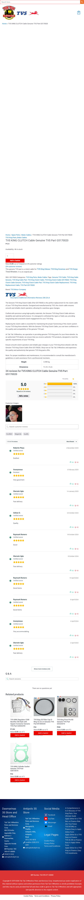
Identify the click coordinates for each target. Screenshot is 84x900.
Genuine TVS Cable (59, 277)
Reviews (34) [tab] (40, 298)
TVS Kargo (73, 269)
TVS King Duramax (58, 269)
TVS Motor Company (18, 290)
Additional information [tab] (27, 298)
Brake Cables (26, 235)
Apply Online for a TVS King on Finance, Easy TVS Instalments (73, 850)
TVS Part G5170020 (27, 285)
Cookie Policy (49, 841)
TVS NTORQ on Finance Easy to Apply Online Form (73, 829)
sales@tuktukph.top (11, 857)
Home (4, 24)
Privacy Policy (49, 843)
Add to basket (15, 261)
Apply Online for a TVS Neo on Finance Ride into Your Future (73, 821)
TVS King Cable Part (19, 280)
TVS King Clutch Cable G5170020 (57, 280)
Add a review (23, 396)
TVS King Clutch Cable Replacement (56, 283)
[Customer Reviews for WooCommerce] (73, 379)
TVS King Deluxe (43, 269)
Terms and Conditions (52, 846)
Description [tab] (14, 298)
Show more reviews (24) (42, 669)
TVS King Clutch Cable (36, 280)
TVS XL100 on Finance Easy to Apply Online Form (73, 842)
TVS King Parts (11, 238)
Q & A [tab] (48, 298)
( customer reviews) (14, 267)
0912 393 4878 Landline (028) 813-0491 (32, 842)
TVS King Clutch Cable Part (32, 283)
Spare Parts (16, 235)
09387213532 (9, 854)
